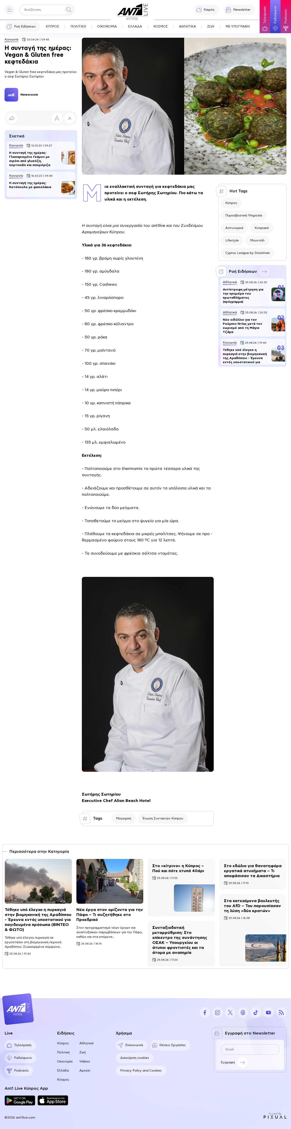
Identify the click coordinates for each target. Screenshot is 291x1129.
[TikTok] (256, 1012)
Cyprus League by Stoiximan (247, 253)
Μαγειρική (123, 818)
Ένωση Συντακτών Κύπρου (163, 818)
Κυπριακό (262, 228)
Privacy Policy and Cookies (141, 1070)
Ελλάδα (63, 1070)
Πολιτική (63, 1052)
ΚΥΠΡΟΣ (52, 26)
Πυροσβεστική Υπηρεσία (243, 215)
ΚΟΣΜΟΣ (160, 26)
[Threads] (243, 1012)
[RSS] (281, 1012)
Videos (84, 1061)
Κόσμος (63, 1079)
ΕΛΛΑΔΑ (135, 26)
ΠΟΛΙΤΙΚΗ (78, 26)
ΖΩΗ (210, 26)
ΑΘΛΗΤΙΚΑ (187, 26)
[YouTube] (268, 1012)
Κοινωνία (11, 39)
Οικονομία (65, 1061)
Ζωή (82, 1052)
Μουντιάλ (257, 240)
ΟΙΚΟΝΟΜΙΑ (107, 26)
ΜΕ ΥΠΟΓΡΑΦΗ (238, 26)
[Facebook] (205, 1012)
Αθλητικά (86, 1043)
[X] (230, 1012)
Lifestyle (232, 240)
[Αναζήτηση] (68, 9)
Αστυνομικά (234, 228)
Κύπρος (231, 203)
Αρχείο (84, 1070)
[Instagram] (217, 1012)
